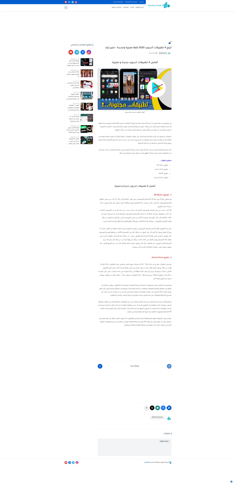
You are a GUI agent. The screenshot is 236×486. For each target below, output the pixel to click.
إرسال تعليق (164, 441)
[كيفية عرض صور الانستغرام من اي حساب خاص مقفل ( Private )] (87, 62)
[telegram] (72, 2)
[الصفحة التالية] (100, 366)
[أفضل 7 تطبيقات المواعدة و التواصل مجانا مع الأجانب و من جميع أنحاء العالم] (87, 107)
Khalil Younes (163, 53)
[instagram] (76, 2)
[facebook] (69, 2)
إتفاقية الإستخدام (118, 2)
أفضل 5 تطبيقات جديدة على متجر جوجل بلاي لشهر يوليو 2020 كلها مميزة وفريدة (73, 141)
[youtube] (66, 2)
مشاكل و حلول (117, 7)
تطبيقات (126, 7)
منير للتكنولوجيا (149, 462)
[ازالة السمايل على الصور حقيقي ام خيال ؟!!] (87, 73)
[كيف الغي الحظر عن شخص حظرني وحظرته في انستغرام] (87, 84)
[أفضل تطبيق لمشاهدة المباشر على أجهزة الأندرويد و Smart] (87, 95)
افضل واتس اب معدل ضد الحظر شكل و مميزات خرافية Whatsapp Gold (73, 119)
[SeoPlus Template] (170, 462)
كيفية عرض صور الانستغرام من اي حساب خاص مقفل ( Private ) (73, 63)
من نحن (142, 2)
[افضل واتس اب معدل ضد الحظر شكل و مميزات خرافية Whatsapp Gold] (87, 118)
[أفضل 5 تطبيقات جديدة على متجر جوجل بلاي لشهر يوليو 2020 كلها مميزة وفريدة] (87, 140)
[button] (163, 408)
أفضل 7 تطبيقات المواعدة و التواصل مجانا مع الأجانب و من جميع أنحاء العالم (73, 108)
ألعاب (132, 7)
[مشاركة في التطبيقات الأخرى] (146, 408)
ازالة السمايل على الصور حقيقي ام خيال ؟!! (73, 74)
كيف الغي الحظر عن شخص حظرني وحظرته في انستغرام (73, 85)
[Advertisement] (118, 28)
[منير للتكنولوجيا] (159, 5)
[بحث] (66, 7)
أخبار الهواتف (139, 7)
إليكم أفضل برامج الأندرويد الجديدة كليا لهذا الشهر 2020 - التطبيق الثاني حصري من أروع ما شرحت (73, 130)
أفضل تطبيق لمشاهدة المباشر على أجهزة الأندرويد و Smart (73, 97)
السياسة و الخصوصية (131, 2)
